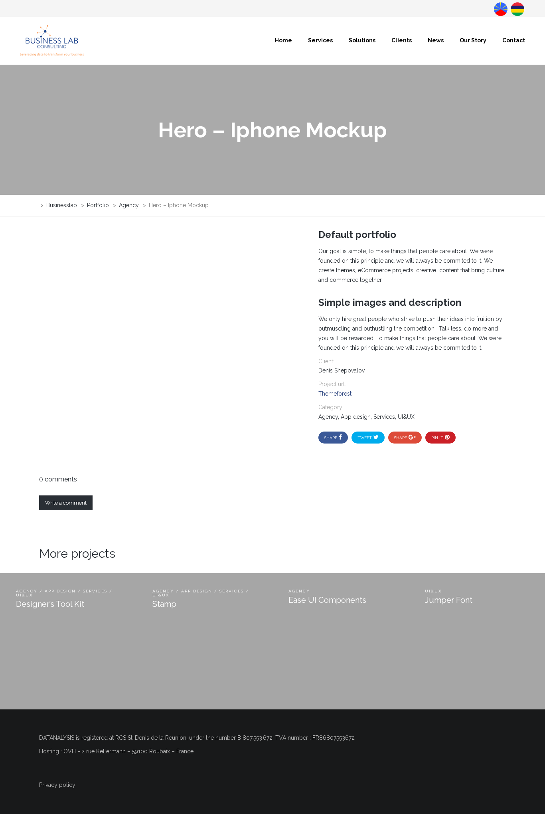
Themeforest (334, 393)
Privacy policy (57, 785)
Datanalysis (500, 8)
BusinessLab (516, 8)
